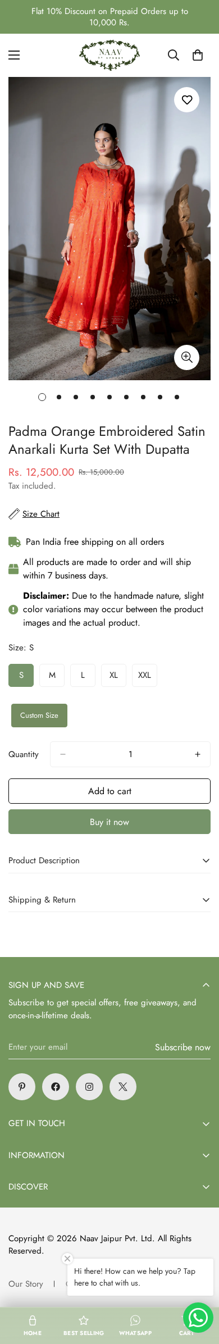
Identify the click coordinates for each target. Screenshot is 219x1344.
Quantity (23, 754)
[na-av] (109, 55)
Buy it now (109, 821)
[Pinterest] (21, 1086)
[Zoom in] (186, 357)
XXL (147, 678)
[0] (198, 55)
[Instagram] (89, 1086)
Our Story (25, 1284)
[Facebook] (55, 1086)
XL (118, 678)
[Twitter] (123, 1086)
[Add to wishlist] (186, 99)
